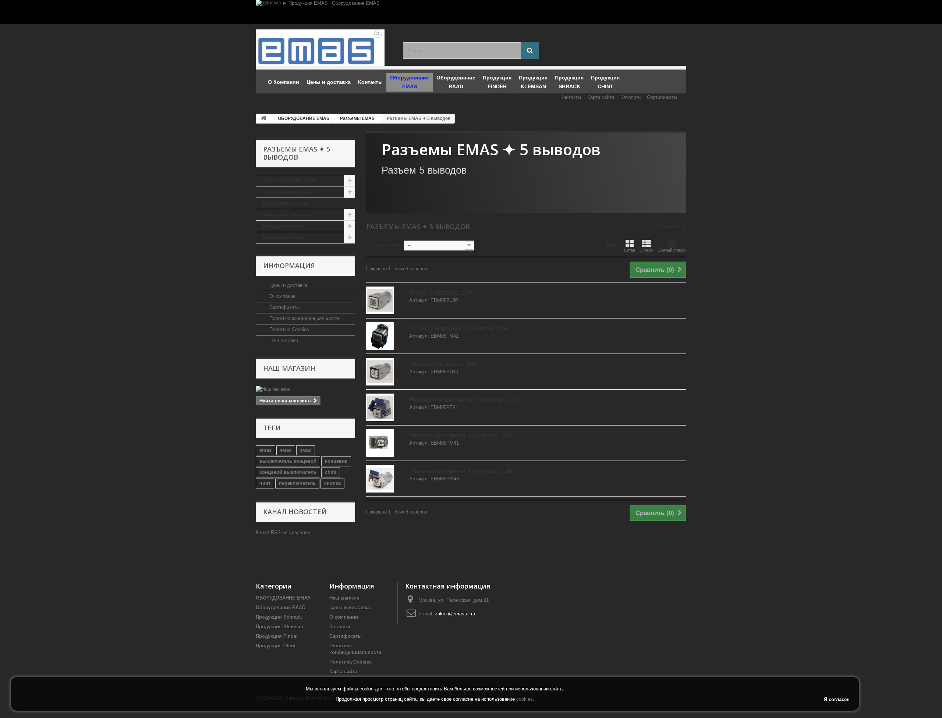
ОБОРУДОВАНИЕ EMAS (290, 180)
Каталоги (630, 97)
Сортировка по (384, 245)
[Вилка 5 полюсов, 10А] (380, 300)
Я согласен (837, 699)
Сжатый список (672, 250)
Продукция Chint (282, 237)
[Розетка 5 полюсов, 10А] (380, 371)
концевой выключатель (287, 472)
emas (265, 450)
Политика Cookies (288, 329)
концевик (336, 461)
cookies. (525, 699)
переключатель (297, 483)
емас (285, 450)
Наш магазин (283, 340)
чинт (264, 483)
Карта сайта (600, 97)
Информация (289, 265)
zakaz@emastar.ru (455, 613)
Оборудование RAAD (287, 192)
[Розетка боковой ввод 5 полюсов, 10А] (380, 407)
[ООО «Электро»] (324, 47)
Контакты (570, 97)
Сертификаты (662, 97)
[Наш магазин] (305, 389)
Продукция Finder (284, 226)
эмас (305, 450)
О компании (281, 296)
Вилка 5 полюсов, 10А (441, 292)
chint (330, 472)
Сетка (629, 250)
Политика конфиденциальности (304, 318)
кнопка (332, 483)
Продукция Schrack (286, 203)
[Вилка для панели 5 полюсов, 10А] (380, 336)
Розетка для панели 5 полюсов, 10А (460, 435)
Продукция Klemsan (286, 214)
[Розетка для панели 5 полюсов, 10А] (380, 443)
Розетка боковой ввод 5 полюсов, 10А (463, 399)
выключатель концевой (287, 461)
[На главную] (263, 118)
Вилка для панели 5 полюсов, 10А (458, 328)
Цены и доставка (287, 285)
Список (646, 250)
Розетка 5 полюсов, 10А (443, 363)
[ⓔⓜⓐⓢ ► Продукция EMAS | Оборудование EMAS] (471, 12)
